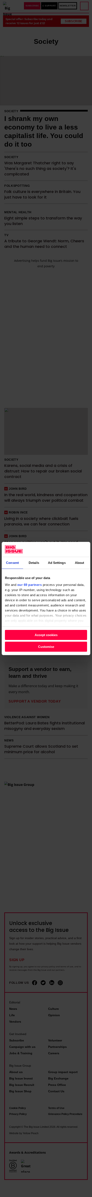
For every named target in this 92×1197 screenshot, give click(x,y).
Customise (46, 646)
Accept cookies (46, 635)
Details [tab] (34, 563)
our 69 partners (29, 585)
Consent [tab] (12, 563)
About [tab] (79, 563)
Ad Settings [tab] (57, 563)
